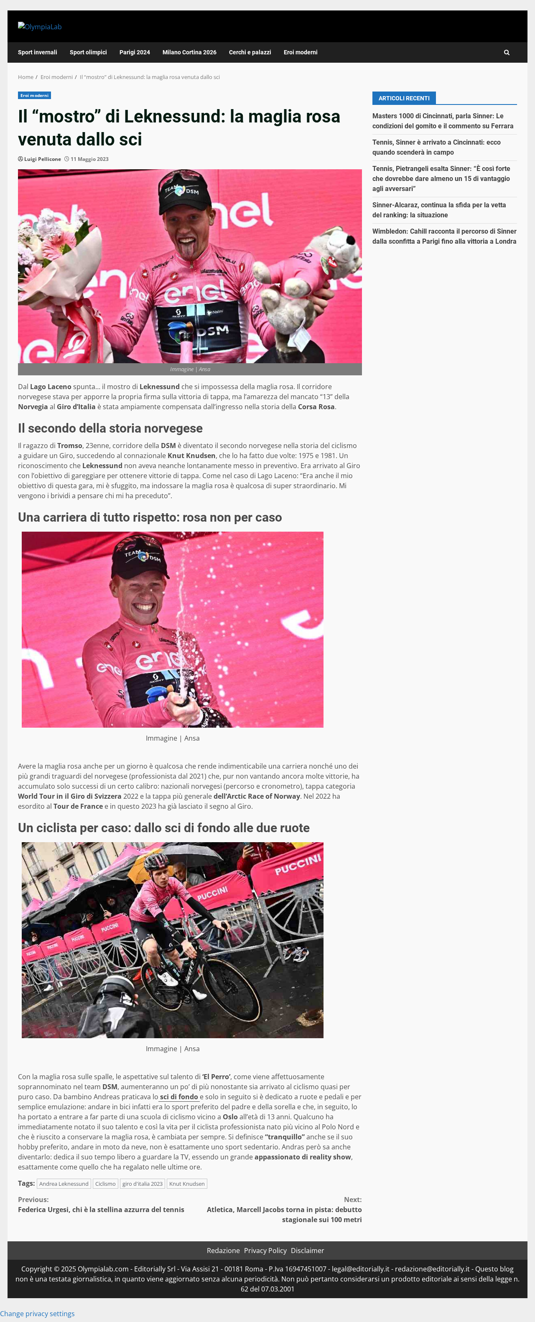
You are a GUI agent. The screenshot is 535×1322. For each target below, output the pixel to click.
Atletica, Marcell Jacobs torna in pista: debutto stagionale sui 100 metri (284, 1209)
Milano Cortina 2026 (190, 52)
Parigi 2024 (135, 52)
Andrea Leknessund (64, 1183)
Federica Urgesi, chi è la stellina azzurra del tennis (101, 1204)
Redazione (223, 1250)
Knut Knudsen (187, 1183)
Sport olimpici (88, 52)
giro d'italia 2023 (142, 1183)
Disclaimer (307, 1250)
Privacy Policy (265, 1250)
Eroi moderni (301, 52)
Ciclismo (105, 1183)
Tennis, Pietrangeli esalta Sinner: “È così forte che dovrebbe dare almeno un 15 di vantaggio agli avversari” (441, 179)
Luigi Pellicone (42, 159)
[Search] (507, 52)
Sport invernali (37, 52)
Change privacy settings (37, 1313)
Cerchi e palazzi (250, 52)
